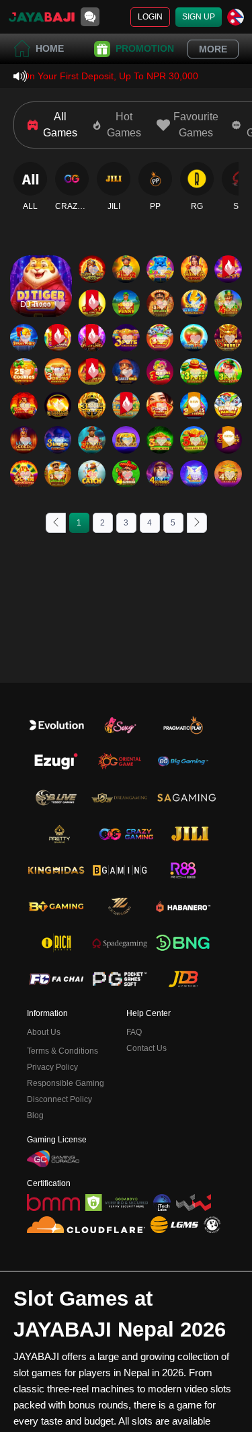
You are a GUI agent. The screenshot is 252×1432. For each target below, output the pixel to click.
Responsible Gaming (65, 1083)
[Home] (41, 17)
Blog (35, 1115)
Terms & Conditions (62, 1051)
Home (50, 48)
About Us (43, 1032)
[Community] (90, 16)
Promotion (145, 48)
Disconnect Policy (59, 1099)
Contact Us (146, 1048)
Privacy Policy (52, 1067)
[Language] (235, 17)
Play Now (40, 298)
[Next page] (197, 523)
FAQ (134, 1032)
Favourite (40, 267)
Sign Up (198, 17)
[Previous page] (56, 523)
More (213, 49)
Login (150, 17)
